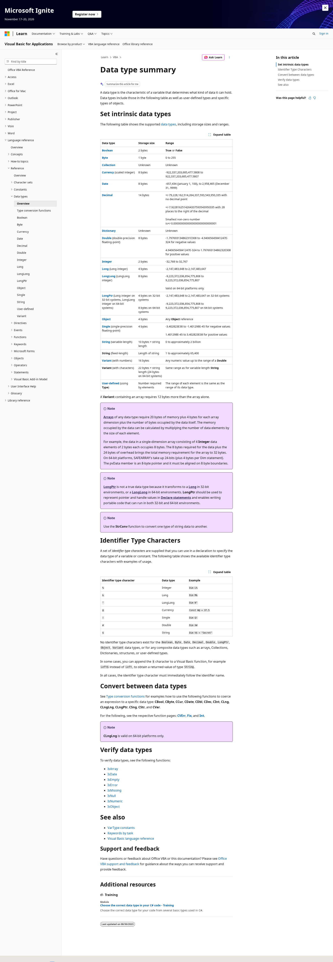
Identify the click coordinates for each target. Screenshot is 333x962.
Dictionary (109, 231)
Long (105, 269)
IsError (113, 785)
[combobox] (31, 62)
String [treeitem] (21, 302)
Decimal (107, 195)
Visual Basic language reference (131, 838)
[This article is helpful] (310, 98)
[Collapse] (56, 54)
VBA (115, 57)
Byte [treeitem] (20, 224)
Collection (108, 165)
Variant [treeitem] (21, 316)
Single (106, 326)
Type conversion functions (125, 696)
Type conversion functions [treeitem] (34, 210)
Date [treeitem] (20, 238)
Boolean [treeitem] (22, 217)
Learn (104, 57)
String (106, 342)
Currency (108, 172)
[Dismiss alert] (325, 8)
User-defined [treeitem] (25, 309)
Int (201, 716)
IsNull (112, 796)
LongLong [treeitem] (23, 274)
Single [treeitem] (21, 295)
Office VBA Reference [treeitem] (21, 70)
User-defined (110, 383)
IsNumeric (115, 801)
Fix (189, 716)
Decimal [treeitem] (22, 246)
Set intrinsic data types (293, 64)
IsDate (112, 774)
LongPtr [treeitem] (22, 281)
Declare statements (176, 497)
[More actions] (229, 57)
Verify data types (288, 79)
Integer (107, 261)
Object (106, 319)
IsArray (113, 769)
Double (106, 238)
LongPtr (107, 295)
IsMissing (114, 790)
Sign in (323, 33)
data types (168, 124)
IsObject (114, 806)
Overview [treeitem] (17, 147)
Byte (105, 157)
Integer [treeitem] (22, 260)
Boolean (107, 150)
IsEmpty (113, 779)
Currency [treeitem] (23, 231)
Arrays (108, 417)
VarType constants (121, 828)
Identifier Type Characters (295, 69)
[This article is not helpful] (314, 98)
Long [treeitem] (20, 267)
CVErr (181, 716)
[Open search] (314, 33)
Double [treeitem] (21, 252)
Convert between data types (296, 74)
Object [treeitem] (21, 288)
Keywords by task (120, 833)
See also (283, 84)
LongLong (108, 276)
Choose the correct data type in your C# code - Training (137, 905)
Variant (107, 360)
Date (105, 184)
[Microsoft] (7, 33)
